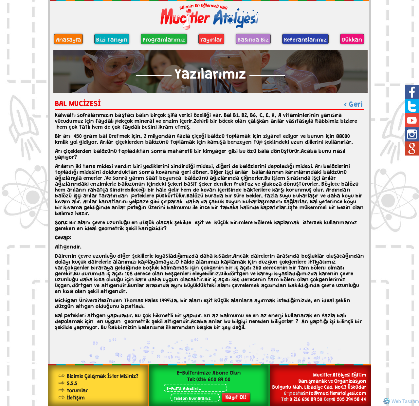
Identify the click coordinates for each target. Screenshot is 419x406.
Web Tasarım (405, 401)
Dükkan (352, 38)
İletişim (75, 396)
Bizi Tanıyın (111, 38)
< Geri (353, 102)
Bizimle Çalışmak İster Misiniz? (102, 375)
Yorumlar (77, 389)
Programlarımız (164, 38)
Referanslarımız (305, 38)
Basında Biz (253, 38)
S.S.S (72, 382)
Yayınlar (211, 38)
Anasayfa (68, 38)
